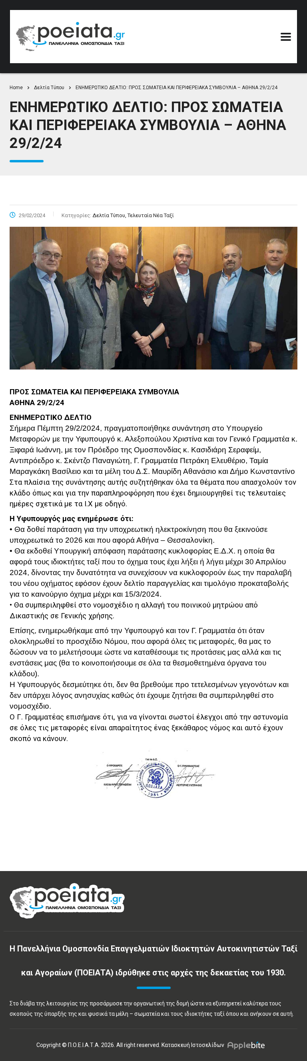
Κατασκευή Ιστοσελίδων (192, 1045)
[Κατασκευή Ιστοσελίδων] (248, 1045)
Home (16, 87)
